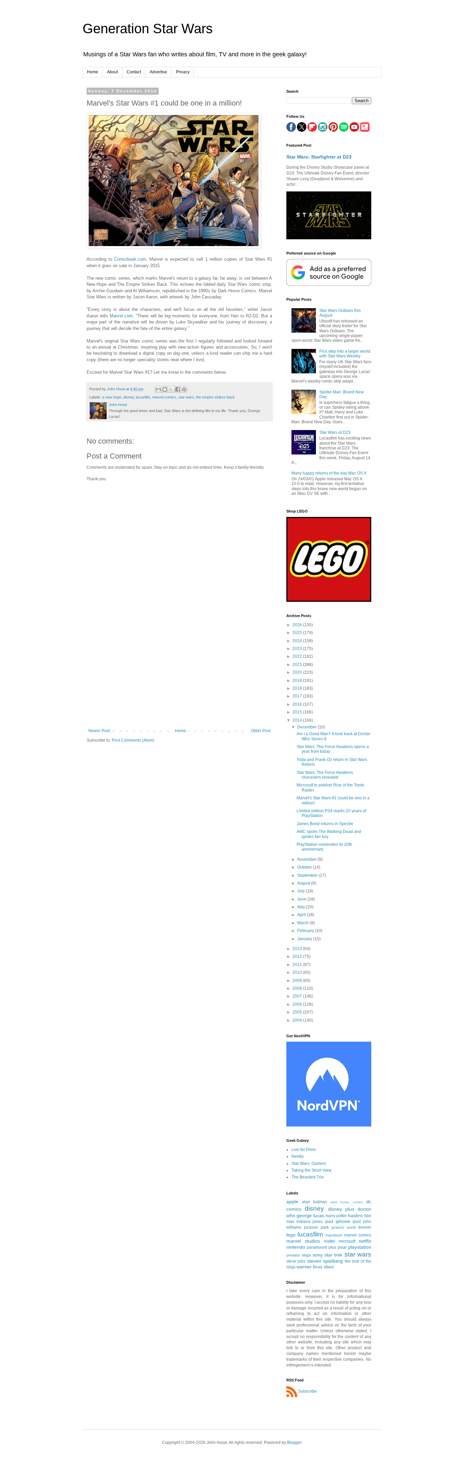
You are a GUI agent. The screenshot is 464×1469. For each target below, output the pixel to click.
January (305, 938)
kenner (364, 1227)
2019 (297, 680)
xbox (329, 1266)
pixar (342, 1247)
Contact (134, 72)
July (301, 891)
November (307, 859)
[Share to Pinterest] (184, 389)
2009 (297, 980)
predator (293, 1255)
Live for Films (303, 1149)
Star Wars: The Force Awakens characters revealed (325, 775)
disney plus (341, 1209)
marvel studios (303, 1241)
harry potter (336, 1215)
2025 (297, 632)
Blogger (294, 1442)
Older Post (260, 730)
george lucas (310, 1215)
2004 (297, 1020)
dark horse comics (347, 1202)
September (308, 875)
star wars (186, 397)
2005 (297, 1012)
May (301, 907)
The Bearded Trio (307, 1177)
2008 (297, 988)
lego (291, 1235)
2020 (297, 672)
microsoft (347, 1241)
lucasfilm (143, 397)
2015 (297, 712)
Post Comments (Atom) (133, 740)
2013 (297, 948)
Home (92, 72)
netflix (365, 1241)
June (302, 899)
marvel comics (164, 397)
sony (318, 1255)
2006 (297, 1004)
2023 (297, 648)
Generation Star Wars (148, 28)
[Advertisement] (179, 677)
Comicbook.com (130, 259)
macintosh (333, 1235)
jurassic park (316, 1227)
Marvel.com (121, 315)
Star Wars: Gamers (308, 1163)
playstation (359, 1247)
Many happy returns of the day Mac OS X (329, 473)
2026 (297, 624)
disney (128, 397)
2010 (297, 972)
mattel (329, 1241)
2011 (297, 964)
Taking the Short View (311, 1170)
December (307, 727)
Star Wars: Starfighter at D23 (319, 157)
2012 (297, 956)
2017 (297, 696)
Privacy (183, 72)
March (303, 923)
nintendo (295, 1247)
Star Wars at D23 (335, 432)
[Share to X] (171, 389)
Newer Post (99, 730)
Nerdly (297, 1156)
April (302, 914)
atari (306, 1202)
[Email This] (158, 389)
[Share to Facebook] (177, 389)
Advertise (158, 72)
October (305, 867)
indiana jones (310, 1221)
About (112, 72)
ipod (357, 1221)
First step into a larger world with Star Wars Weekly (344, 353)
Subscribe (307, 1391)
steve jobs (295, 1261)
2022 (297, 656)
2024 (297, 640)
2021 (297, 664)
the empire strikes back (215, 397)
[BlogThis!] (164, 389)
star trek (333, 1255)
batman (320, 1202)
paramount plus (321, 1247)
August (304, 883)
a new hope (111, 397)
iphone (343, 1221)
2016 (297, 704)
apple (292, 1201)
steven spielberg (325, 1261)
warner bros (309, 1266)
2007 (297, 996)
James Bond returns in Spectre (325, 823)
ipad (329, 1221)
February (306, 930)
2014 (297, 720)
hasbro (355, 1215)
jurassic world (344, 1227)
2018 (297, 688)
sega (306, 1255)
